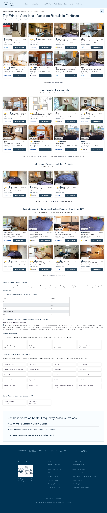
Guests (21, 19)
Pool (4, 322)
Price (14, 19)
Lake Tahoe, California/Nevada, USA (84, 476)
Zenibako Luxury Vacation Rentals (37, 156)
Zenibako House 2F (85, 143)
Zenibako (10, 44)
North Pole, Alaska (54, 488)
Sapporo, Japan (53, 476)
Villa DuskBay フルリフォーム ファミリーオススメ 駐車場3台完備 (14, 70)
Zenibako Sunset (33, 41)
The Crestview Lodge (34, 143)
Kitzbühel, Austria (78, 484)
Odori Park (57, 364)
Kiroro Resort (82, 369)
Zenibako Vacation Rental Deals (56, 275)
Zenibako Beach (33, 364)
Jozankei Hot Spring (9, 380)
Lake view (16, 322)
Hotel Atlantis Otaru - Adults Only (37, 263)
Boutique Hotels (35, 4)
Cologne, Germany (54, 484)
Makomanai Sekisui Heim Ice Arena (38, 375)
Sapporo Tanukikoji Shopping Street (13, 369)
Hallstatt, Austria (77, 473)
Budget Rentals (47, 4)
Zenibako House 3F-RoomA (87, 234)
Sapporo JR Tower (9, 375)
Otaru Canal (57, 375)
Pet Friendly (9, 322)
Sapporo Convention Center (86, 385)
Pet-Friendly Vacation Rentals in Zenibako (52, 201)
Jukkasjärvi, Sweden (54, 473)
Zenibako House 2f (60, 143)
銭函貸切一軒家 (59, 263)
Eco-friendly (23, 322)
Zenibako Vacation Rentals (56, 82)
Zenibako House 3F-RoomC (36, 234)
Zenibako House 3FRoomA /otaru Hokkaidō (91, 69)
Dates (6, 19)
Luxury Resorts (68, 4)
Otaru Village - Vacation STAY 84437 (63, 234)
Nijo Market (82, 380)
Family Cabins (58, 4)
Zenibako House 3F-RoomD (36, 189)
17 (51, 301)
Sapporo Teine (33, 380)
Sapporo (5, 44)
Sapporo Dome (83, 364)
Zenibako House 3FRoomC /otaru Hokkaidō (65, 69)
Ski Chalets (79, 4)
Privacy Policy (49, 498)
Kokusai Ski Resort (34, 369)
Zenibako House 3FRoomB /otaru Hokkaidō (91, 41)
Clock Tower (57, 380)
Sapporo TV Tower (34, 385)
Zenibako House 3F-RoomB (62, 41)
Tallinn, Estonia (77, 480)
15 (51, 305)
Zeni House (58, 115)
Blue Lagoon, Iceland (54, 469)
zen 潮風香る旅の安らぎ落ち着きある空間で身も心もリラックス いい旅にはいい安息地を (40, 115)
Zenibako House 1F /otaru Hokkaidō (12, 41)
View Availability (19, 47)
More (30, 19)
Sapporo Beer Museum (10, 385)
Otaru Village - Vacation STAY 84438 (89, 263)
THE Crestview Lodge (34, 69)
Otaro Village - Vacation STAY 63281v (12, 143)
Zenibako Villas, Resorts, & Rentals (65, 156)
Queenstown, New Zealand (80, 488)
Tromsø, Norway (53, 480)
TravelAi (54, 502)
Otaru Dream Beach (9, 364)
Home (26, 4)
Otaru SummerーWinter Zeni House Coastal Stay (91, 115)
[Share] (102, 11)
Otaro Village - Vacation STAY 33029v (12, 234)
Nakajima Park (57, 369)
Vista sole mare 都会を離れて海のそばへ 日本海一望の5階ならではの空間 (14, 115)
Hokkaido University (84, 375)
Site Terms (58, 498)
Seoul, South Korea (78, 469)
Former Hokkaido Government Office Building (63, 386)
